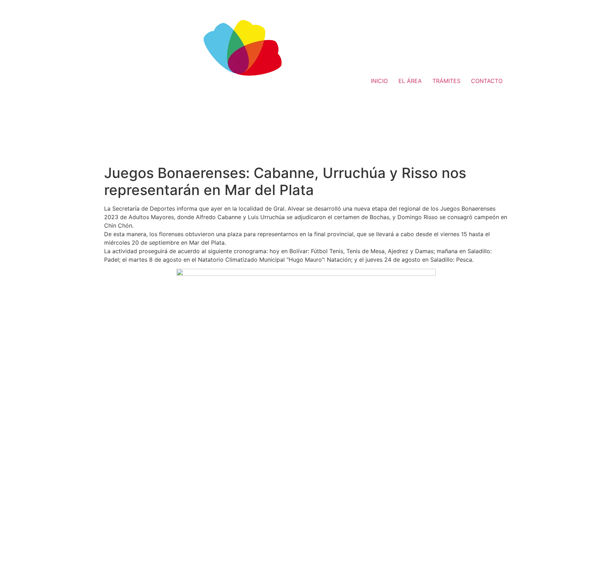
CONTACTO (487, 80)
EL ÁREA (410, 80)
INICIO (379, 80)
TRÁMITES (446, 80)
